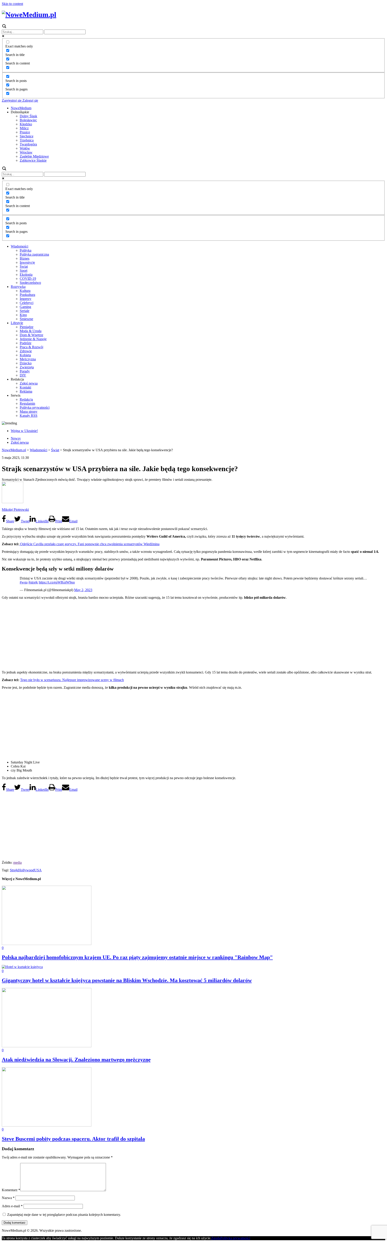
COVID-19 (28, 278)
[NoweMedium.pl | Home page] (29, 15)
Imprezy (25, 299)
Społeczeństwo (30, 282)
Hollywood (26, 870)
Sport (23, 270)
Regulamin (27, 403)
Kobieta (25, 355)
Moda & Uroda (30, 331)
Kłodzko (26, 124)
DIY (23, 375)
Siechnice (26, 136)
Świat (24, 266)
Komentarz (11, 1190)
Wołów (25, 148)
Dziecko (26, 363)
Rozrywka (18, 287)
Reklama (26, 391)
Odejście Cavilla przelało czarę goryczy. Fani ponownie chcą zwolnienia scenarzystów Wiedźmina (89, 544)
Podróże (25, 343)
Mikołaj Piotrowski (15, 509)
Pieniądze (26, 327)
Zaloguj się (30, 100)
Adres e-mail (12, 1206)
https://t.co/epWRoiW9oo (57, 582)
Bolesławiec (28, 120)
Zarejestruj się (12, 100)
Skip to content (12, 4)
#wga (24, 582)
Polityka (25, 250)
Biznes (24, 258)
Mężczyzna (28, 359)
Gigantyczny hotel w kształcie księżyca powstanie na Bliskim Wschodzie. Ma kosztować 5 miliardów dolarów (127, 980)
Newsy (16, 438)
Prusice (25, 132)
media (17, 862)
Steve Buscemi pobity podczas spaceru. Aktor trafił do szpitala (73, 1139)
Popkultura (27, 295)
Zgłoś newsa (29, 383)
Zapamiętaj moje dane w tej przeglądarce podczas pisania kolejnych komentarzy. (64, 1214)
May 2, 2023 (83, 590)
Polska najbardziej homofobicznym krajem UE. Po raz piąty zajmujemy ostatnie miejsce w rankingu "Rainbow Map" (137, 957)
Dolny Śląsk (28, 116)
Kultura (25, 291)
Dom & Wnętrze (31, 335)
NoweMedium (21, 108)
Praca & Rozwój (31, 347)
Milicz (24, 128)
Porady (25, 371)
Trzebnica (27, 140)
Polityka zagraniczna (34, 254)
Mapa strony (28, 411)
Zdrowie (26, 351)
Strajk (14, 870)
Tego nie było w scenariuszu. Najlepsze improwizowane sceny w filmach (72, 680)
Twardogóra (28, 144)
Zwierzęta (27, 367)
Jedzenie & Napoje (33, 339)
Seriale (24, 311)
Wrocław (26, 152)
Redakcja (26, 399)
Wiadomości (19, 246)
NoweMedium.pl (14, 450)
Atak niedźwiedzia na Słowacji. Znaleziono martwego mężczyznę (76, 1059)
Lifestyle (17, 323)
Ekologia (26, 274)
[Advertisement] (193, 634)
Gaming (25, 307)
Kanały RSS (28, 415)
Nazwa (8, 1198)
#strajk (33, 582)
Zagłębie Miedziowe (34, 156)
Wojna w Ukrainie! (24, 431)
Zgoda (215, 1238)
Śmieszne (26, 319)
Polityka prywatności (34, 407)
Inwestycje (27, 262)
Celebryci (26, 303)
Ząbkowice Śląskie (33, 160)
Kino (23, 315)
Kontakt (25, 387)
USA (38, 870)
